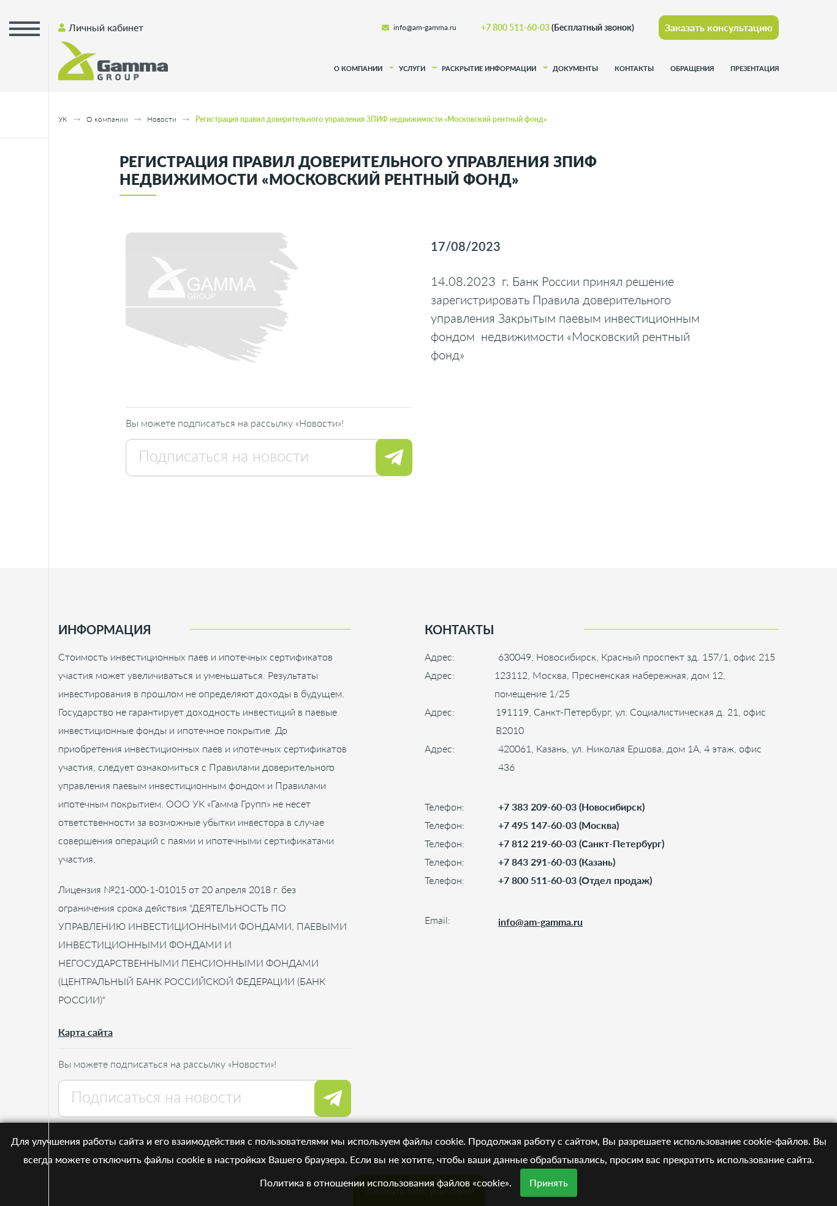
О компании (358, 68)
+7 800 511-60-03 (557, 27)
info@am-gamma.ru (424, 27)
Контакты (634, 68)
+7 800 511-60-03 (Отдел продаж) (575, 880)
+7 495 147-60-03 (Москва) (558, 825)
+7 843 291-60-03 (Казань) (556, 861)
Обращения (692, 68)
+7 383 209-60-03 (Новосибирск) (571, 806)
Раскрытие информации (489, 68)
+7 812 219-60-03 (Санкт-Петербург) (581, 843)
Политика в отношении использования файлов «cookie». (386, 1182)
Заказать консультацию (719, 27)
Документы (575, 68)
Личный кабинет (106, 27)
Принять (548, 1182)
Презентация (754, 68)
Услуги (412, 68)
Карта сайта (85, 1032)
